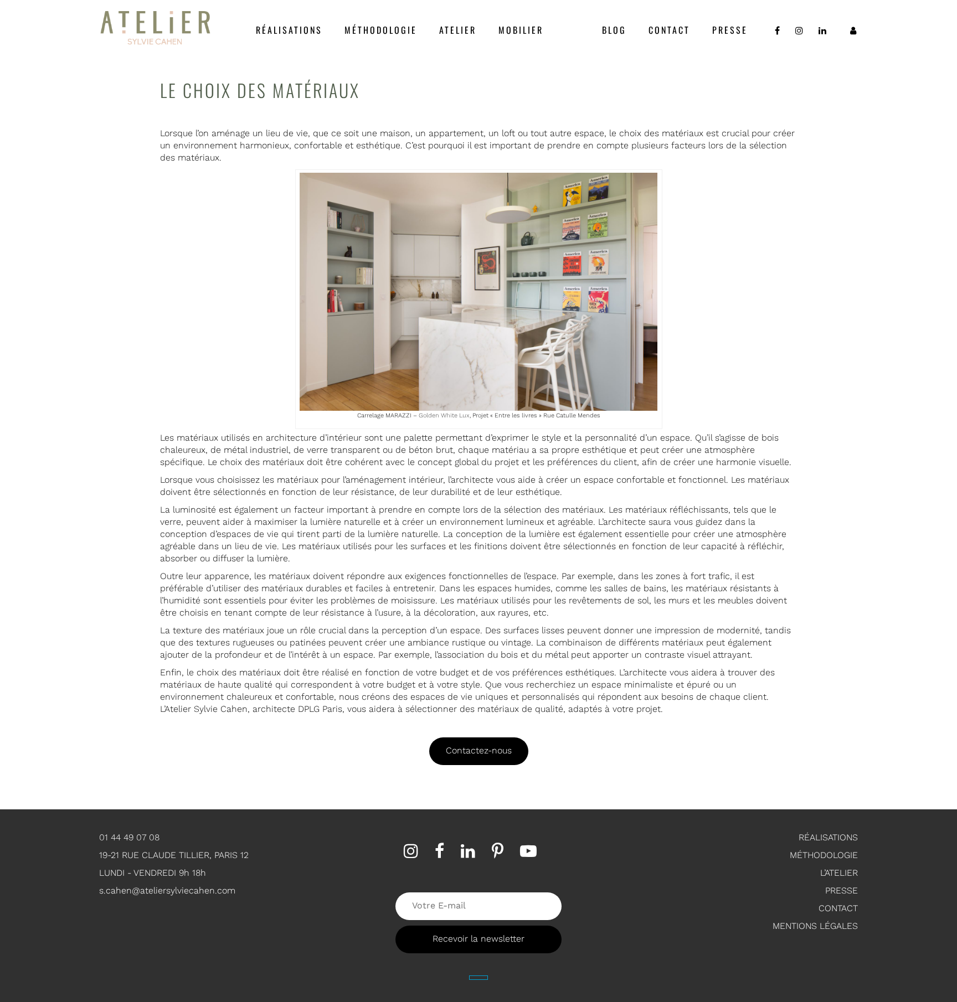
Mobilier (520, 30)
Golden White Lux (444, 415)
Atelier (457, 30)
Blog (614, 30)
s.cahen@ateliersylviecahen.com (167, 890)
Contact (669, 30)
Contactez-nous (479, 750)
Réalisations (289, 30)
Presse (730, 30)
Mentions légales (815, 926)
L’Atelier (839, 872)
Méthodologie (380, 30)
